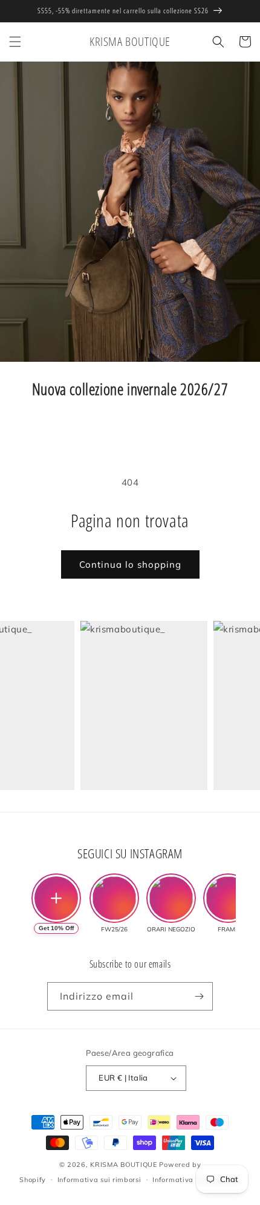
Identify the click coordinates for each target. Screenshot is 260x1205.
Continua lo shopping (130, 564)
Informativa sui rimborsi (99, 1179)
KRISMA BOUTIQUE (123, 1164)
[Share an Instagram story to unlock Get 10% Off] (56, 898)
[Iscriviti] (199, 996)
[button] (15, 41)
